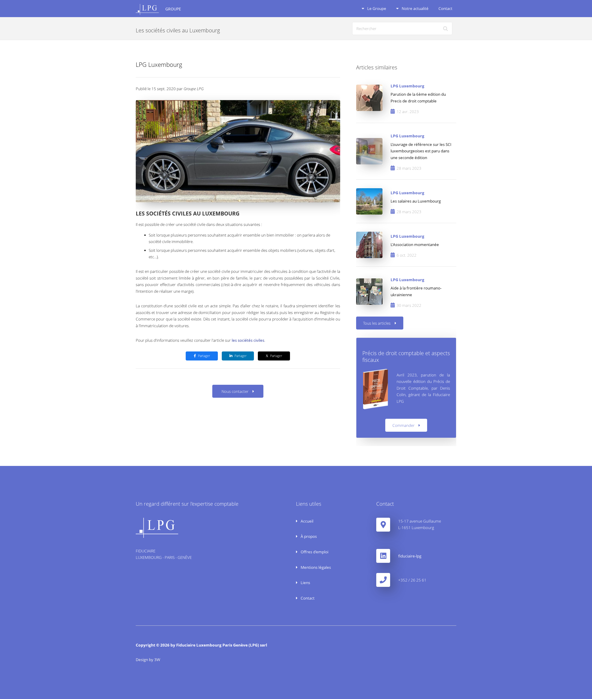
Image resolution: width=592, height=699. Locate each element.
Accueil (306, 521)
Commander (403, 425)
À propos (308, 536)
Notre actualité (415, 8)
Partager (204, 356)
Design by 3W (148, 659)
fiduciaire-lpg (409, 556)
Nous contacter (235, 391)
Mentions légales (315, 567)
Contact (445, 8)
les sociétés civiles (248, 340)
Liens (305, 582)
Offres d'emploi (314, 551)
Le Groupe (376, 8)
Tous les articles (377, 323)
